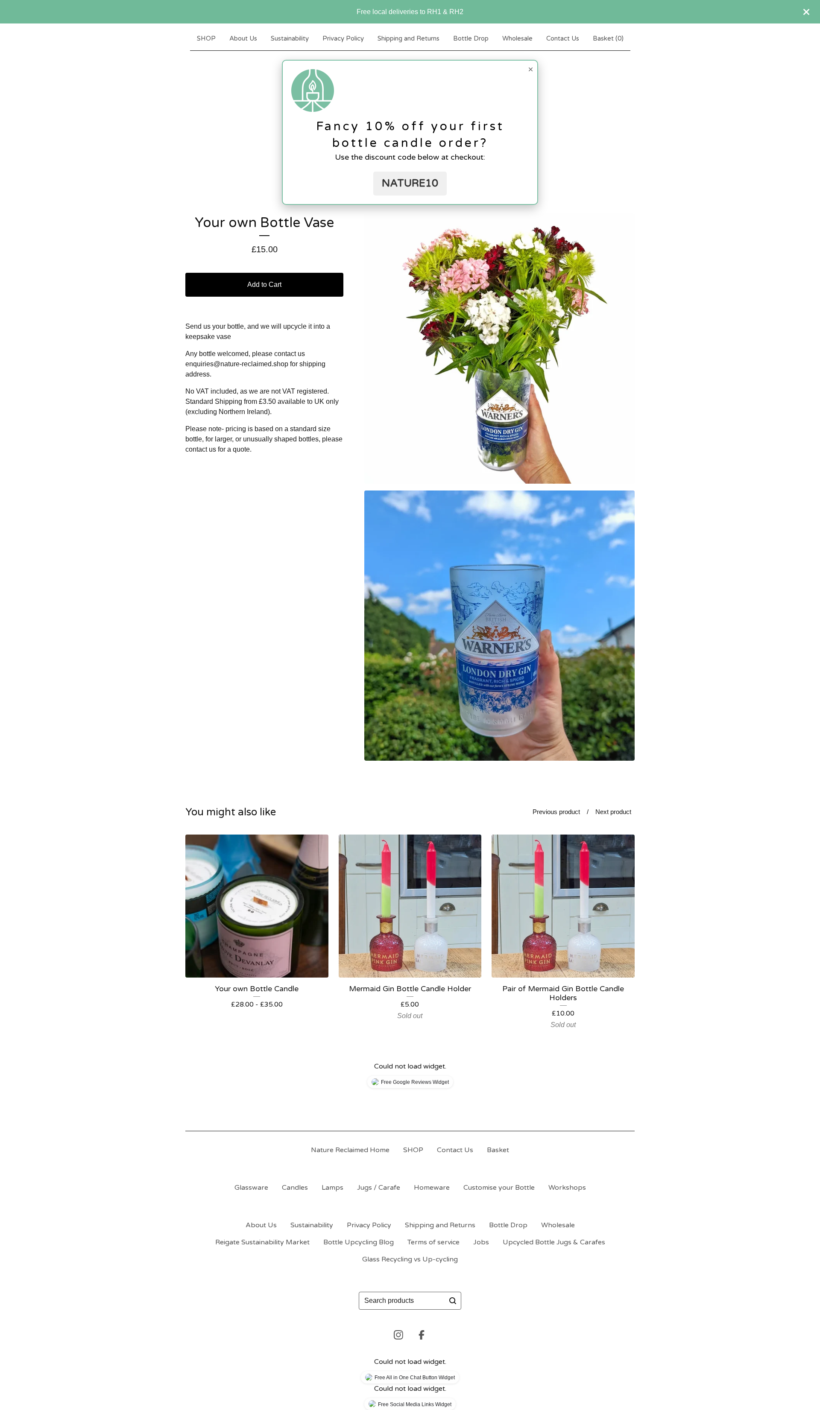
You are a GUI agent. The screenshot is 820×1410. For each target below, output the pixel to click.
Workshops (567, 1187)
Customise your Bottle (499, 1187)
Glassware (251, 1187)
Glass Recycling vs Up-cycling (410, 1259)
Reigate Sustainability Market (262, 1242)
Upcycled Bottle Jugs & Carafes (554, 1242)
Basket (498, 1150)
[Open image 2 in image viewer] (499, 625)
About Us (243, 38)
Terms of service (433, 1242)
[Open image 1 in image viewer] (499, 348)
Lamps (332, 1187)
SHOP (206, 38)
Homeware (432, 1187)
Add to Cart (264, 284)
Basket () (608, 38)
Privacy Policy (343, 38)
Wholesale (517, 38)
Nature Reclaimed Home (350, 1150)
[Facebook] (421, 1335)
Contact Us (562, 38)
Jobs (481, 1242)
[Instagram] (398, 1335)
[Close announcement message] (806, 12)
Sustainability (290, 38)
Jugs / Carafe (378, 1187)
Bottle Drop (471, 38)
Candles (295, 1187)
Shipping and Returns (408, 38)
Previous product (556, 811)
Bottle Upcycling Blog (358, 1242)
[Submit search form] (453, 1301)
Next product (613, 811)
